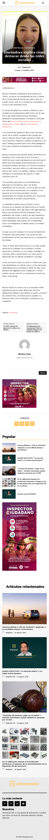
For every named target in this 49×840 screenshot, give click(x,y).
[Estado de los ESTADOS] (9, 494)
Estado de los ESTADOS (26, 494)
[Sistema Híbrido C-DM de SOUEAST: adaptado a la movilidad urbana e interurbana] (9, 447)
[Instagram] (10, 803)
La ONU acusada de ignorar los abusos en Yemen (11, 328)
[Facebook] (16, 423)
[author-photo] (3, 632)
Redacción (26, 67)
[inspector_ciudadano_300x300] (19, 407)
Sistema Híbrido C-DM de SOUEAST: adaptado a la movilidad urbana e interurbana (31, 447)
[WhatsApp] (32, 423)
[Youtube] (23, 803)
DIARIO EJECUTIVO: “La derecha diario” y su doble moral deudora (30, 459)
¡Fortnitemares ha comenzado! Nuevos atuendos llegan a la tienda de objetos (34, 328)
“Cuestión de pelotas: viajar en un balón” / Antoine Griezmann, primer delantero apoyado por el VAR (31, 470)
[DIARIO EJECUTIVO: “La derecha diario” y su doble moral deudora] (9, 459)
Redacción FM (10, 677)
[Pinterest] (27, 423)
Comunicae (12, 313)
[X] (22, 423)
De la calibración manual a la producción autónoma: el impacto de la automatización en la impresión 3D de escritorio (31, 482)
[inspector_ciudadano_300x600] (19, 570)
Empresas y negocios (24, 48)
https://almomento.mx (24, 358)
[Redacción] (24, 344)
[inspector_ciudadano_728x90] (24, 82)
